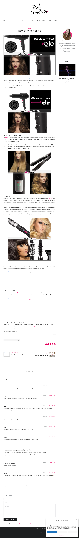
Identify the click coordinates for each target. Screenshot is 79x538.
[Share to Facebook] (46, 344)
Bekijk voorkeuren (72, 531)
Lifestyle (29, 28)
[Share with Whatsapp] (52, 344)
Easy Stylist (50, 198)
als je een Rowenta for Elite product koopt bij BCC (33, 326)
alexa (5, 396)
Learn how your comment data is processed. (28, 523)
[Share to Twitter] (48, 344)
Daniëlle (6, 386)
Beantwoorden (52, 376)
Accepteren (52, 531)
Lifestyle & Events (40, 20)
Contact (56, 20)
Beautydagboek (8, 417)
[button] (76, 520)
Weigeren (62, 531)
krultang (16, 292)
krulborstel (26, 264)
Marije (5, 473)
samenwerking (16, 340)
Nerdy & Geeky (29, 20)
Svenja (5, 427)
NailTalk (6, 483)
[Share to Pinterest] (50, 344)
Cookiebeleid (61, 535)
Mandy (5, 406)
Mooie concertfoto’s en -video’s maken (67, 79)
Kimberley (6, 377)
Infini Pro (7, 137)
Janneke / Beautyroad (9, 463)
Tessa (5, 437)
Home (22, 20)
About (49, 20)
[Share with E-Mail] (55, 344)
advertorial (7, 340)
